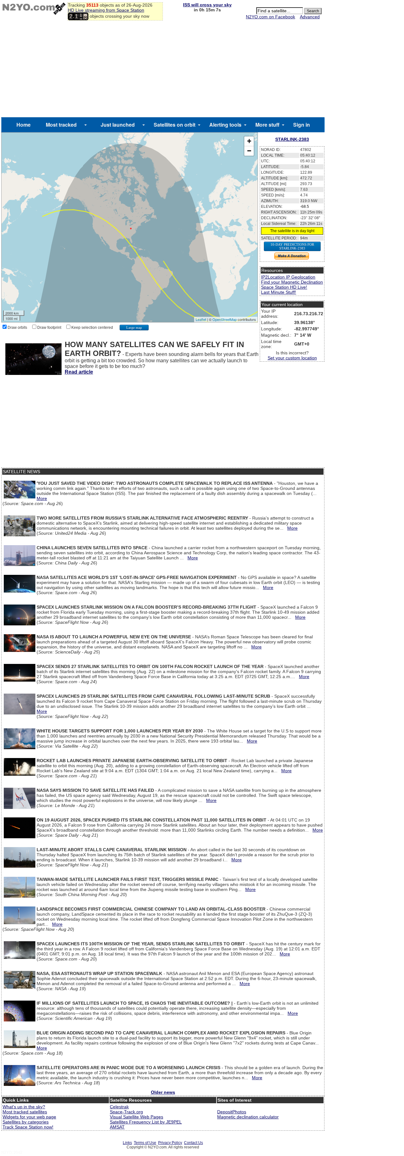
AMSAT (117, 1126)
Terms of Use (145, 1143)
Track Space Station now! (28, 1126)
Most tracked (61, 124)
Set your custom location (292, 357)
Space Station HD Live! (284, 287)
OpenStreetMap (224, 319)
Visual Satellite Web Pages (136, 1116)
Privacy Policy (170, 1143)
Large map (134, 327)
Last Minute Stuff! (278, 292)
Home (23, 124)
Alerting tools (225, 124)
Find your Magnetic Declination (292, 282)
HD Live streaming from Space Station (106, 10)
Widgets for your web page (29, 1116)
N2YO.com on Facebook (270, 16)
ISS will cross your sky (207, 4)
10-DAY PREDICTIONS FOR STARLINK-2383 (292, 246)
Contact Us (193, 1143)
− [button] (249, 151)
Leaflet (201, 319)
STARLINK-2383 (292, 139)
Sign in (301, 124)
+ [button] (249, 141)
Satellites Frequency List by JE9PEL (146, 1121)
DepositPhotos (231, 1111)
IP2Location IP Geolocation (288, 277)
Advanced (310, 16)
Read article (79, 372)
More (42, 498)
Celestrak (119, 1106)
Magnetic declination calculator (248, 1116)
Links (127, 1143)
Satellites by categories (26, 1121)
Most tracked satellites (25, 1111)
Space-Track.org (126, 1111)
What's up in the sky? (24, 1106)
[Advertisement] (162, 70)
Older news (163, 1092)
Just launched (118, 124)
